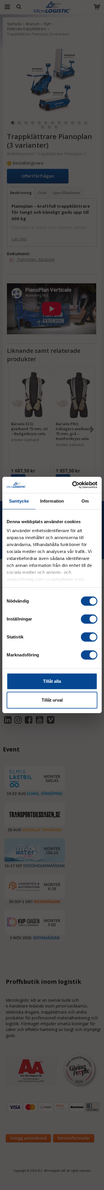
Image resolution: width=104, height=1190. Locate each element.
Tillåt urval (52, 700)
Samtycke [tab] (19, 501)
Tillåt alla (52, 681)
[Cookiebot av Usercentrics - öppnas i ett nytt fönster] (73, 485)
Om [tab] (85, 501)
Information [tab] (52, 501)
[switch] (89, 619)
